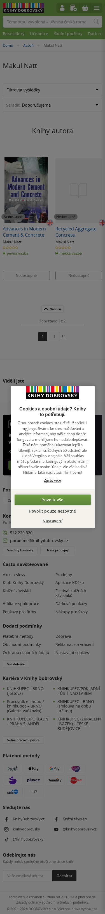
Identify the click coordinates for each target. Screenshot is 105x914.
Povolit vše (52, 499)
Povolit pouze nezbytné (52, 511)
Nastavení (52, 520)
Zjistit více (52, 480)
